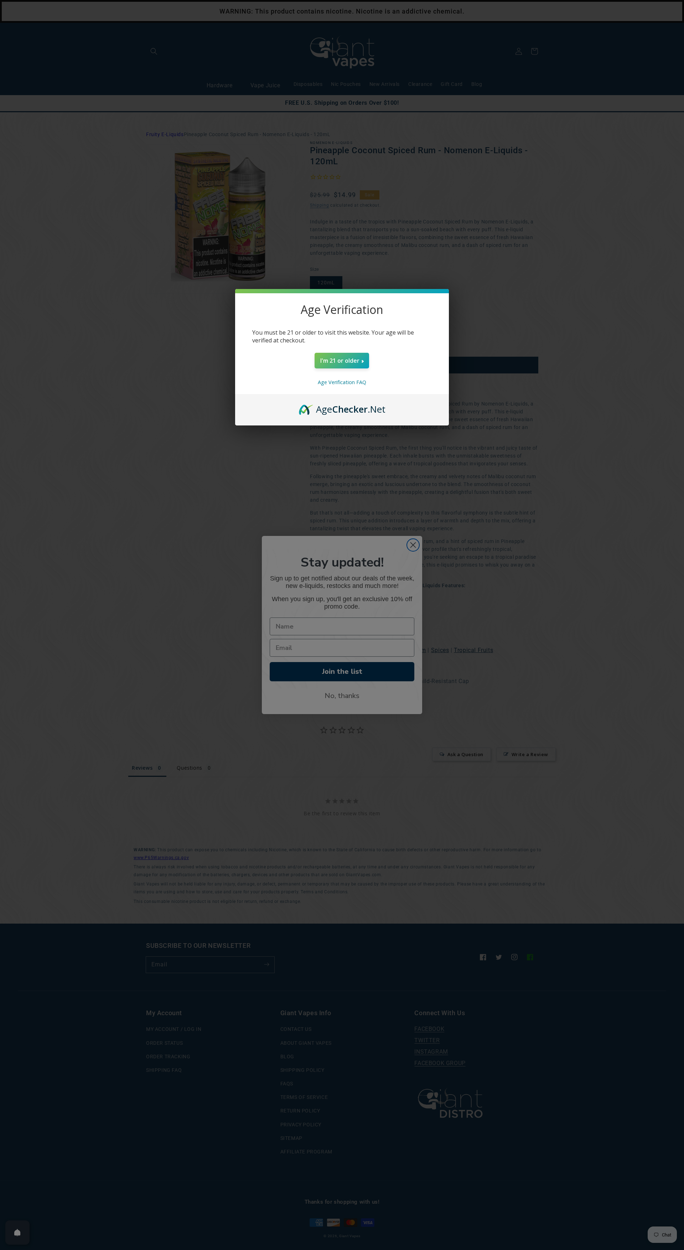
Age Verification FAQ (342, 382)
